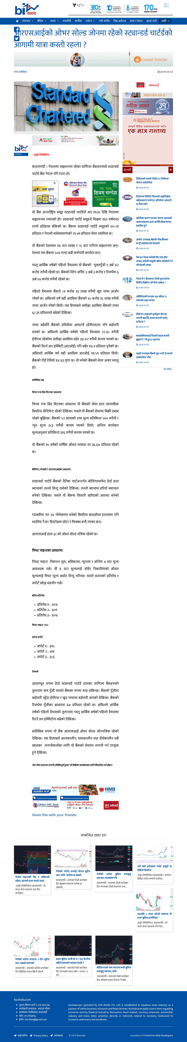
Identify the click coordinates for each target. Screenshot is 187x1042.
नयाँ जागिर (104, 21)
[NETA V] (120, 9)
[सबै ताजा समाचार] (170, 170)
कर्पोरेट (78, 21)
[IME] (148, 85)
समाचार (26, 21)
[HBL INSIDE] (148, 107)
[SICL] (148, 95)
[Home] (39, 10)
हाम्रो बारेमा (22, 1035)
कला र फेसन (136, 21)
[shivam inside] (105, 194)
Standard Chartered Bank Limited (75, 798)
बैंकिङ (40, 21)
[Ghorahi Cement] (45, 194)
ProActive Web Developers (158, 1035)
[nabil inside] (75, 140)
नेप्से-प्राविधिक (20, 72)
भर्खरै (163, 21)
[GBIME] (75, 805)
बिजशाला (19, 154)
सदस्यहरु (58, 1035)
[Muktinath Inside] (75, 194)
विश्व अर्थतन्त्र (119, 21)
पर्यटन (89, 21)
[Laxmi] (93, 59)
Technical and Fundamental (46, 798)
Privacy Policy (41, 1035)
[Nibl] (75, 790)
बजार (53, 21)
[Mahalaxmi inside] (148, 141)
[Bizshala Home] (17, 21)
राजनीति (67, 21)
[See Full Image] (66, 107)
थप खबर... (168, 369)
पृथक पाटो (151, 21)
